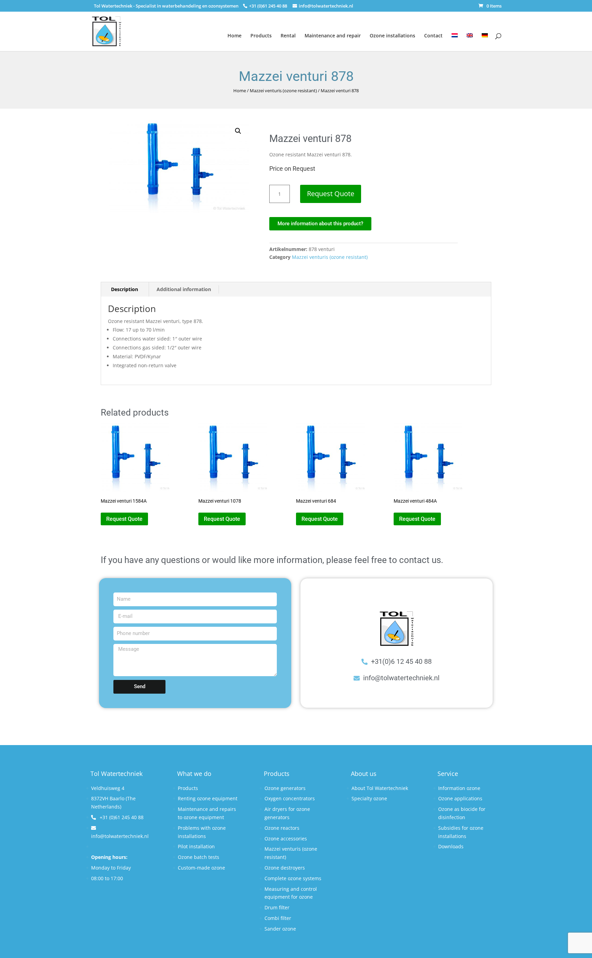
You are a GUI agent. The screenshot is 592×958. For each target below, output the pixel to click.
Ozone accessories (285, 838)
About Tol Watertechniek (380, 788)
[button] (238, 131)
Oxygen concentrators (289, 798)
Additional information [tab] (184, 289)
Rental (288, 35)
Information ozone (459, 788)
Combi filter (277, 918)
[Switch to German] (485, 38)
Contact (433, 35)
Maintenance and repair (333, 35)
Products (261, 35)
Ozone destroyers (284, 867)
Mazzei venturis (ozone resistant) (283, 90)
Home (234, 35)
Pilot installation (196, 846)
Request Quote (330, 193)
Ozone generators (285, 788)
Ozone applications (460, 798)
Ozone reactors (281, 828)
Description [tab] (124, 289)
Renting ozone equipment (207, 798)
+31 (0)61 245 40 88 (121, 817)
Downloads (451, 846)
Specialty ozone (369, 798)
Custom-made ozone (201, 867)
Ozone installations (392, 35)
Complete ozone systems (292, 878)
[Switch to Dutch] (455, 38)
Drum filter (276, 907)
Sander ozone (280, 928)
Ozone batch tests (198, 857)
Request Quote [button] (124, 519)
